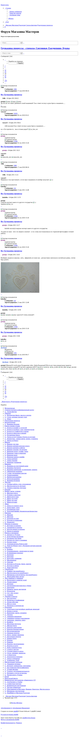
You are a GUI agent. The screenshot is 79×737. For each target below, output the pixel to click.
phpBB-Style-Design (28, 718)
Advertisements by (6, 708)
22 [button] (5, 70)
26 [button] (5, 77)
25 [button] (5, 75)
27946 (15, 141)
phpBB (15, 711)
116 (15, 188)
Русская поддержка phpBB (9, 714)
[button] (5, 59)
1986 (15, 89)
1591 (15, 353)
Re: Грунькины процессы (11, 95)
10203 (15, 113)
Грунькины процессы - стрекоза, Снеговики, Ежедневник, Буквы (35, 48)
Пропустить (5, 5)
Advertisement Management (21, 708)
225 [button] (6, 80)
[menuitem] (15, 11)
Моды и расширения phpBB (10, 719)
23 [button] (5, 72)
